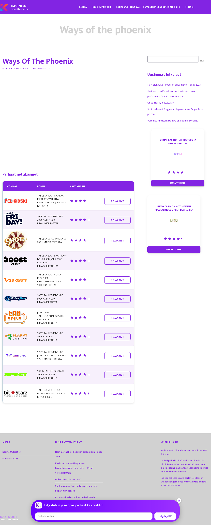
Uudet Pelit (8, 458)
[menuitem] (83, 6)
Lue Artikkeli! (177, 183)
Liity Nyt (163, 516)
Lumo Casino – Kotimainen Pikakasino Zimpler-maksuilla (174, 208)
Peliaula (189, 7)
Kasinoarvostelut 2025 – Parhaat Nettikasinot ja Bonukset (148, 7)
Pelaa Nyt (117, 201)
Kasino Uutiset (10, 452)
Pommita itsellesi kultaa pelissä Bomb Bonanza (172, 120)
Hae (202, 60)
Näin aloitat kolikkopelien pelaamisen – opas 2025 (174, 84)
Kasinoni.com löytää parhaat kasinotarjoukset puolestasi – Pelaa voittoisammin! (74, 468)
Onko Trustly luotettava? (160, 102)
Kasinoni (19, 6)
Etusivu (83, 7)
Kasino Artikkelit (101, 7)
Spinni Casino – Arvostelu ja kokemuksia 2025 (178, 141)
